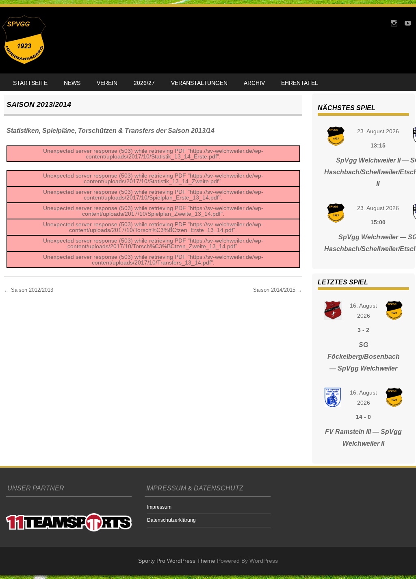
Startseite (30, 83)
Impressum (159, 507)
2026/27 (144, 83)
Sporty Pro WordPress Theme (176, 560)
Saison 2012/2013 (28, 290)
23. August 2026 (378, 131)
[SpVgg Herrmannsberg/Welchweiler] (24, 62)
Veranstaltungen (199, 83)
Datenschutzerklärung (171, 520)
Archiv (254, 83)
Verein (107, 83)
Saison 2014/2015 (277, 290)
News (72, 83)
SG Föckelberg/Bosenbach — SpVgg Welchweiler (363, 356)
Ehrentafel (299, 83)
